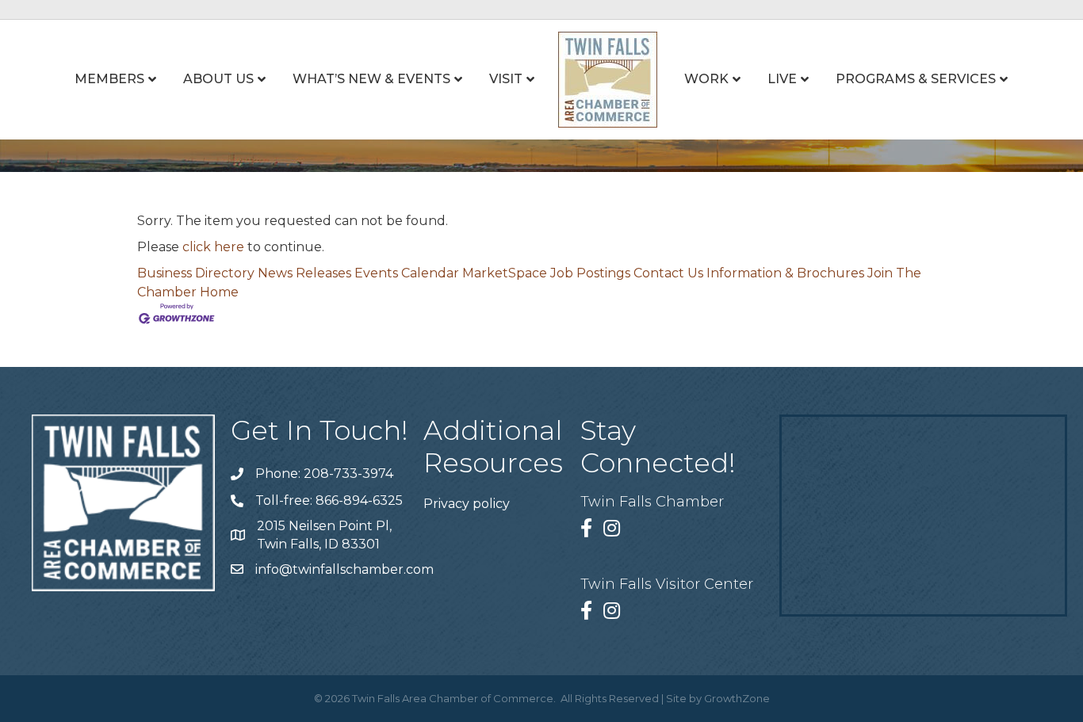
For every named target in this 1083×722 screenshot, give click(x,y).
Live (782, 78)
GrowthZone (737, 698)
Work (706, 78)
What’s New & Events (371, 78)
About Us (218, 78)
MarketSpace (504, 273)
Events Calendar (406, 273)
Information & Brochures (785, 273)
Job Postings (590, 273)
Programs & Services (916, 78)
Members (109, 78)
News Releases (304, 273)
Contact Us (668, 273)
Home (219, 292)
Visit (505, 78)
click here (213, 246)
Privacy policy (466, 503)
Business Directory (195, 273)
